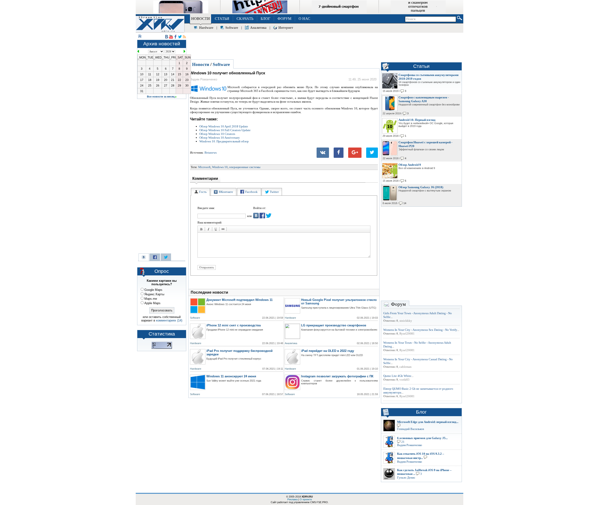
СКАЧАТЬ (245, 19)
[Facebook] (338, 153)
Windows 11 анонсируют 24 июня (231, 376)
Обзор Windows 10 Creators (217, 134)
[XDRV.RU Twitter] (180, 37)
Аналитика (258, 27)
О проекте (306, 499)
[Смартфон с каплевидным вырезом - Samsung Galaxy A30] (390, 110)
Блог (421, 412)
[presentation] (200, 191)
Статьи (421, 66)
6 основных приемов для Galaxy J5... (422, 438)
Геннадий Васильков (410, 429)
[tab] (200, 192)
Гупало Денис (406, 477)
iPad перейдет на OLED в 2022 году (327, 351)
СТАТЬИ (222, 19)
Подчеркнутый (216, 229)
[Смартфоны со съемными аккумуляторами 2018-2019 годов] (390, 87)
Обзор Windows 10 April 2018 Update (223, 126)
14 (404, 203)
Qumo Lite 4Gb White (397, 376)
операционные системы (244, 167)
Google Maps (153, 290)
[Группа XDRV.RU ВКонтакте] (166, 37)
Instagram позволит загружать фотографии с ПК (337, 376)
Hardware (206, 27)
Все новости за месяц (161, 96)
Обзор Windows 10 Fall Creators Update (225, 130)
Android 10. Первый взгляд (416, 120)
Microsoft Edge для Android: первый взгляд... (427, 422)
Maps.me (150, 298)
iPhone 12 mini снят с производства (233, 325)
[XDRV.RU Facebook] (175, 37)
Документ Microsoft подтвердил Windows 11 (239, 300)
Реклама (292, 499)
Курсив (209, 229)
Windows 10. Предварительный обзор (224, 141)
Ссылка (223, 229)
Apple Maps (152, 303)
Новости (200, 64)
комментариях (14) (169, 320)
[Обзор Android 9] (390, 177)
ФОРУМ (284, 19)
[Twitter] (372, 153)
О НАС (304, 19)
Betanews (211, 152)
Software (231, 27)
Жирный (202, 229)
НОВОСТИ (200, 19)
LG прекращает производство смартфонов (333, 325)
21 (403, 441)
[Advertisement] (325, 45)
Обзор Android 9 (409, 164)
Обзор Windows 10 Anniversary (219, 137)
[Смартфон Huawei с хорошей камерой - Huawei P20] (390, 155)
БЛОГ (265, 19)
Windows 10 (220, 167)
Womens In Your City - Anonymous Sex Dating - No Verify (420, 330)
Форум (398, 304)
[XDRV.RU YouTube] (171, 37)
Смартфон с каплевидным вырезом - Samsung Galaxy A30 (423, 99)
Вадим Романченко (409, 445)
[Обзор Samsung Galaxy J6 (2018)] (390, 199)
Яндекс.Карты (154, 294)
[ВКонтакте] (323, 153)
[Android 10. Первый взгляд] (390, 132)
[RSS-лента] (184, 37)
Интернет (285, 27)
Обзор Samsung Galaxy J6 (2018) (420, 187)
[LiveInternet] (161, 347)
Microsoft (204, 167)
